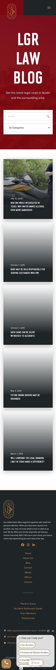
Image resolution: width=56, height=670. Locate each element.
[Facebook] (22, 545)
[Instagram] (28, 545)
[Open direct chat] (48, 631)
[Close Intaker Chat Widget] (53, 631)
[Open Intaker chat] (21, 668)
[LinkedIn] (34, 545)
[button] (49, 7)
